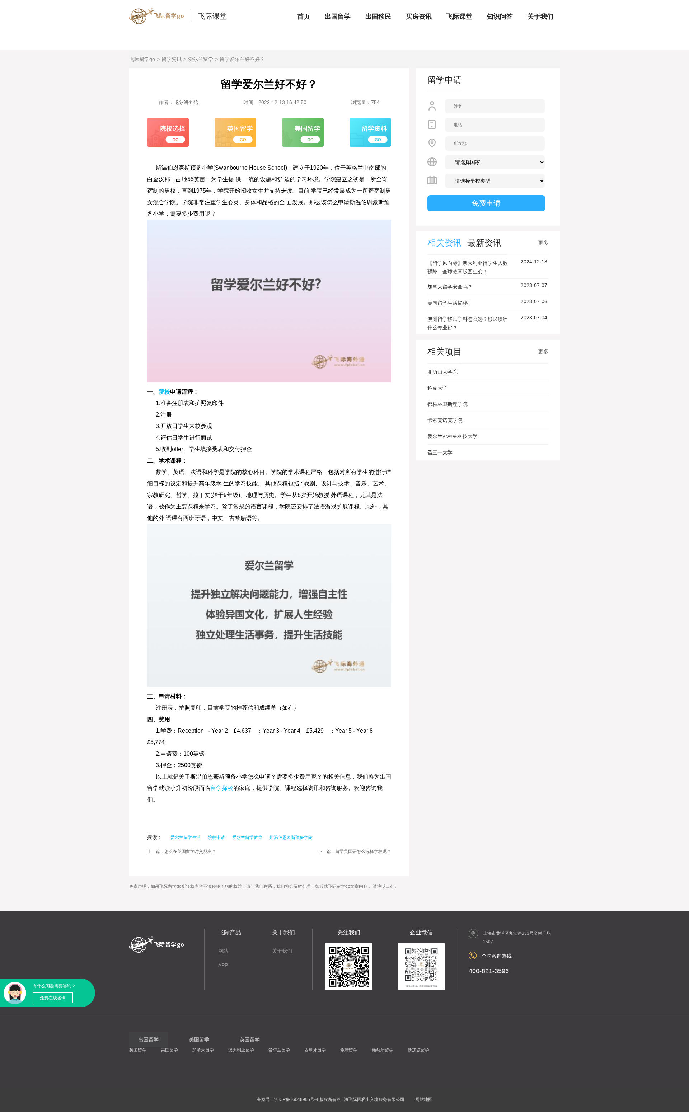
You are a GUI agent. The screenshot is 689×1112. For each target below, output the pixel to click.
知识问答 (500, 16)
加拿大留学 (203, 1049)
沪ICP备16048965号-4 (296, 1099)
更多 (543, 243)
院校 (164, 392)
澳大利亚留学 (241, 1049)
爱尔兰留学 (200, 59)
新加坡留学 (418, 1049)
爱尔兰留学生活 (185, 837)
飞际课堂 (212, 16)
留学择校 (221, 788)
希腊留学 (348, 1049)
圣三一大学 (440, 452)
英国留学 (137, 1049)
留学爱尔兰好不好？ (242, 59)
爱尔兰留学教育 (247, 837)
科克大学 (437, 388)
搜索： (154, 837)
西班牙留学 (315, 1049)
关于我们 (540, 16)
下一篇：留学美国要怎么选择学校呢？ (354, 851)
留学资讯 (171, 59)
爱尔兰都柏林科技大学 (452, 436)
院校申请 (216, 837)
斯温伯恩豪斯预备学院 (291, 837)
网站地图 (423, 1099)
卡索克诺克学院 (445, 420)
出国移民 (378, 16)
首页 (303, 16)
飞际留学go (142, 59)
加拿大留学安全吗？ (450, 287)
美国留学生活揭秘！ (450, 303)
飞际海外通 (186, 102)
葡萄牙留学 (382, 1049)
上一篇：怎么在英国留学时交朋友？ (181, 851)
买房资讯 (419, 16)
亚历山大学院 (442, 372)
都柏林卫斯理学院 (447, 404)
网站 (223, 951)
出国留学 (338, 16)
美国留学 (169, 1049)
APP (223, 965)
